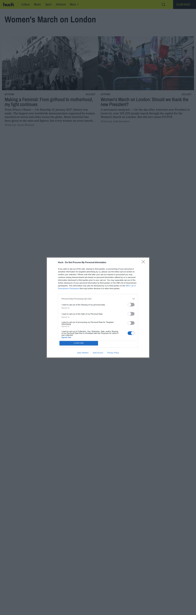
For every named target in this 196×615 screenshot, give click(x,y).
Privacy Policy (113, 353)
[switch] (131, 304)
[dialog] (98, 307)
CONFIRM (79, 343)
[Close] (144, 262)
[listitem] (98, 298)
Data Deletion (83, 353)
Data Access (98, 353)
